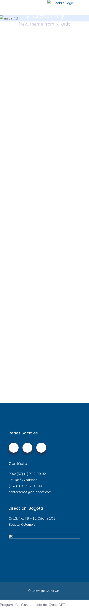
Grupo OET (53, 591)
